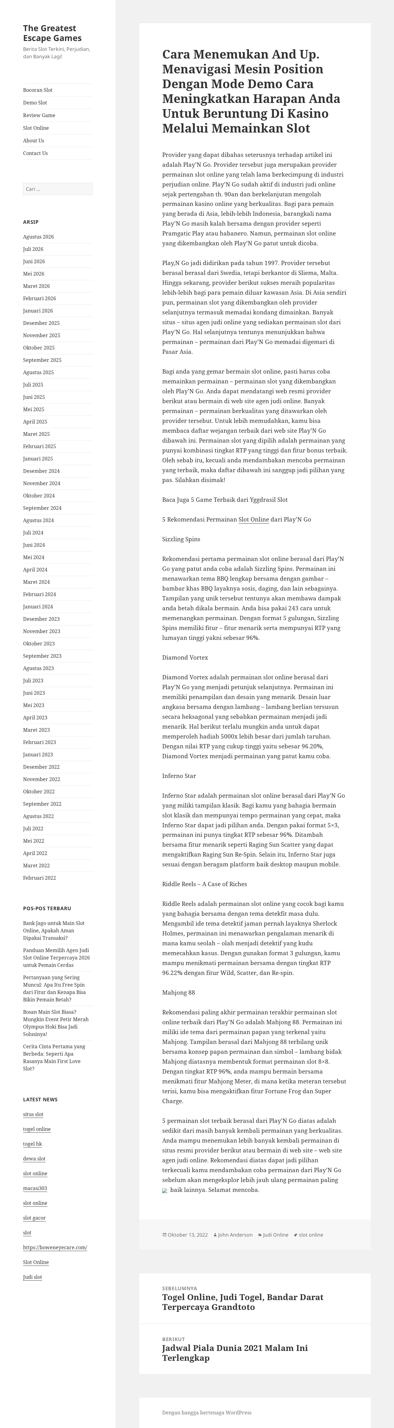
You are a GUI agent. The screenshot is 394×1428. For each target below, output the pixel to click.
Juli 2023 (33, 680)
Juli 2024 (33, 532)
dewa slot (34, 1158)
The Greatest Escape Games (52, 32)
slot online (35, 1173)
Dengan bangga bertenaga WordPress (206, 1412)
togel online (37, 1129)
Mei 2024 (33, 557)
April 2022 (35, 853)
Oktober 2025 (39, 347)
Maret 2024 (36, 582)
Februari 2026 (39, 298)
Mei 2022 (33, 840)
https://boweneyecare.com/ (55, 1247)
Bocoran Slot (38, 90)
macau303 (35, 1188)
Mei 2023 (33, 705)
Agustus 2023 (38, 668)
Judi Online (275, 1234)
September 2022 (42, 803)
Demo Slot (35, 102)
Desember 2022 (41, 766)
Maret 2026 (36, 286)
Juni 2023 (34, 692)
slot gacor (34, 1217)
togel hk (32, 1143)
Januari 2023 (38, 754)
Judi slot (32, 1277)
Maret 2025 (36, 434)
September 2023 (42, 656)
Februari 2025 (39, 446)
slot (27, 1232)
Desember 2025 (41, 323)
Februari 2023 (39, 742)
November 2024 (41, 483)
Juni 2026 (34, 261)
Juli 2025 (33, 384)
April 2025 (35, 421)
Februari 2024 (39, 594)
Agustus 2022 (38, 816)
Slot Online (36, 128)
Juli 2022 (33, 828)
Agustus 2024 (38, 520)
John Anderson (235, 1234)
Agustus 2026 (38, 236)
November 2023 (41, 631)
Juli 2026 (33, 249)
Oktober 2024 (39, 495)
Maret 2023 (36, 729)
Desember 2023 (41, 619)
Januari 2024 (38, 606)
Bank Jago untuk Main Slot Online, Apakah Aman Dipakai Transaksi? (54, 930)
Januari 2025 (38, 458)
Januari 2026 (38, 310)
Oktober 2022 (39, 791)
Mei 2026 (33, 273)
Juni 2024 (34, 545)
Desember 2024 (41, 471)
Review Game (39, 115)
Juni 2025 (34, 397)
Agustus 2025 (38, 372)
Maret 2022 (36, 865)
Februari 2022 (39, 877)
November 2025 (41, 335)
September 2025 (42, 360)
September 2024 (42, 508)
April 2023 (35, 717)
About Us (33, 140)
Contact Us (35, 153)
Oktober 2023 (39, 643)
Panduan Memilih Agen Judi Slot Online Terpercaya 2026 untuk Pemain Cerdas (56, 957)
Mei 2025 (33, 409)
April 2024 (35, 569)
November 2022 (41, 779)
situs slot (33, 1114)
